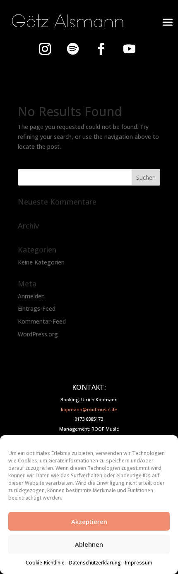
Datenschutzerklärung (95, 562)
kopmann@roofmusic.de (89, 409)
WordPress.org (38, 334)
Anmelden (31, 296)
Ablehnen (89, 544)
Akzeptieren (89, 521)
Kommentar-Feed (42, 321)
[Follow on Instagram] (45, 49)
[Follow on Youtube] (129, 49)
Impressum (138, 562)
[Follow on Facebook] (101, 49)
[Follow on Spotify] (73, 49)
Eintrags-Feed (36, 308)
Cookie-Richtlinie (45, 562)
